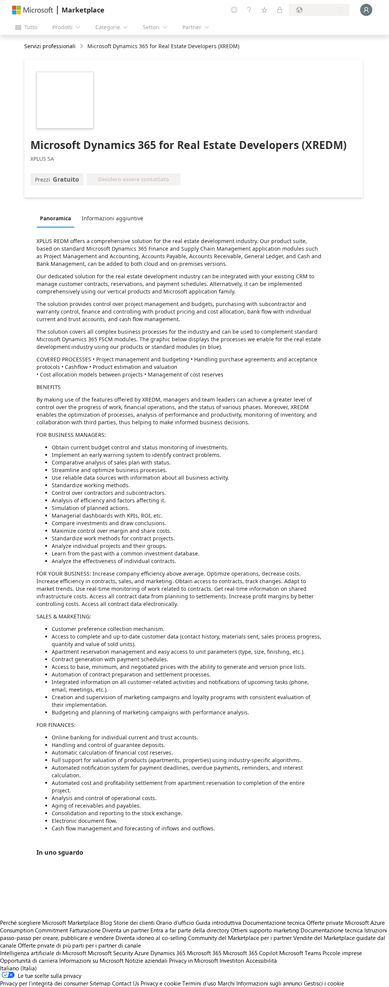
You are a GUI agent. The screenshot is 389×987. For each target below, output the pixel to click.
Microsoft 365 (204, 953)
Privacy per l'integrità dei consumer (44, 983)
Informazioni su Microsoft (91, 960)
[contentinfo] (82, 46)
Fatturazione (85, 930)
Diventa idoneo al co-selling (151, 937)
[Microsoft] (32, 10)
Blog (106, 922)
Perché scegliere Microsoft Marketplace (49, 922)
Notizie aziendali (146, 960)
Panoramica (55, 218)
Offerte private (325, 922)
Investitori (232, 960)
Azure (141, 953)
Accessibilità (261, 960)
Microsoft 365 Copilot (250, 953)
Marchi (226, 983)
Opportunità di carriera (29, 960)
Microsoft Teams (300, 953)
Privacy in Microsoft (193, 960)
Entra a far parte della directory (189, 930)
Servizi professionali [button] (50, 46)
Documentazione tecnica (274, 922)
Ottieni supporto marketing (265, 930)
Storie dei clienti (134, 922)
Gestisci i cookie (324, 983)
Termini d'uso (199, 983)
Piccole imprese (342, 953)
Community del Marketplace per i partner (240, 937)
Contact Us (125, 983)
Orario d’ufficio (175, 922)
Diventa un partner (125, 930)
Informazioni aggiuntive (112, 218)
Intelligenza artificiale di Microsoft (43, 953)
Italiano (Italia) (18, 968)
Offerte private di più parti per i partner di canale (79, 945)
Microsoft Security (110, 953)
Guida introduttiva (218, 922)
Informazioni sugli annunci (269, 983)
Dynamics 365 (167, 953)
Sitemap (100, 983)
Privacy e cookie (161, 983)
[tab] (57, 218)
